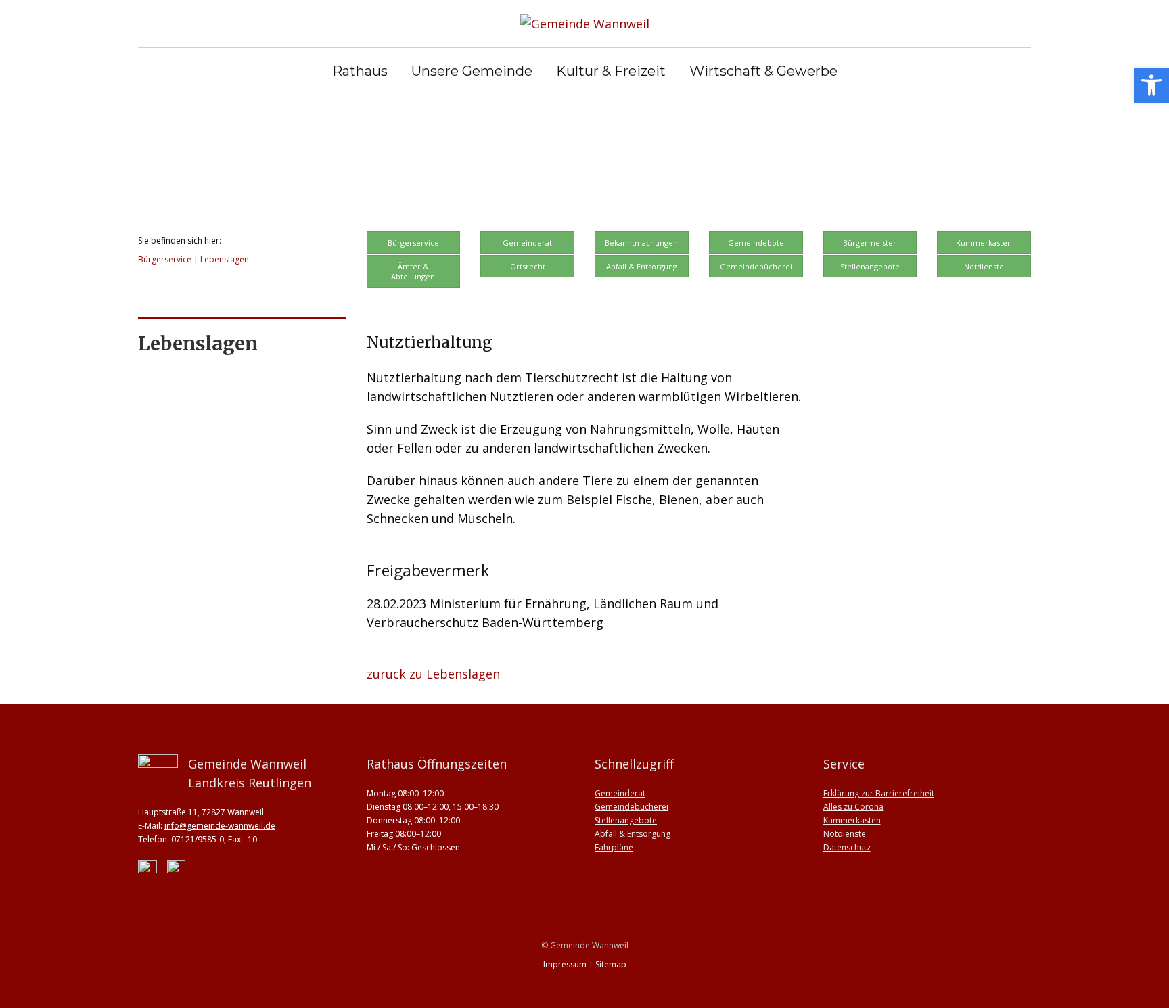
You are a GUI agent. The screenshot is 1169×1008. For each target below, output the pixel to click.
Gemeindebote (756, 242)
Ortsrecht (527, 266)
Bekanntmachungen (641, 242)
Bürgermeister (869, 242)
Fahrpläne (614, 847)
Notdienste (984, 266)
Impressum (565, 964)
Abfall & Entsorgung (641, 266)
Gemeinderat (527, 242)
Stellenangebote (870, 266)
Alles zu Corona (853, 806)
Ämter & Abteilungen (413, 271)
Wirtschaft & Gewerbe (763, 71)
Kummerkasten (984, 242)
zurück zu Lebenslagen (433, 674)
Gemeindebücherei (756, 266)
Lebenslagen (224, 259)
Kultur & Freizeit (611, 71)
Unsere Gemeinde (471, 71)
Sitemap (610, 964)
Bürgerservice (164, 259)
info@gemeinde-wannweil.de (219, 825)
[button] (1151, 85)
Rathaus (360, 71)
